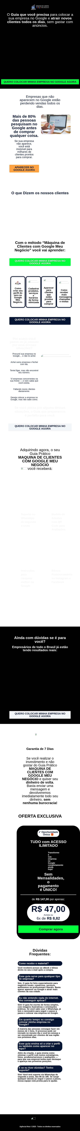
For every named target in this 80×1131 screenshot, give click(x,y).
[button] (11, 680)
